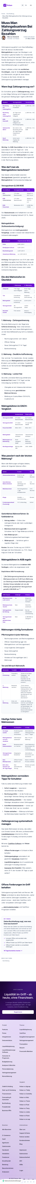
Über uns (22, 1129)
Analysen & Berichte (8, 1065)
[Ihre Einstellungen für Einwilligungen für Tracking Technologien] (12, 1181)
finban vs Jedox (24, 1112)
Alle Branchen (6, 1129)
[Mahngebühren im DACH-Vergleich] (25, 1182)
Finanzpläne (23, 1044)
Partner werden (24, 1137)
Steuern (22, 1047)
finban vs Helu (24, 1097)
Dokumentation (7, 1040)
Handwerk (5, 1150)
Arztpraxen (5, 1172)
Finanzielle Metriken (26, 1051)
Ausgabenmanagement (27, 1037)
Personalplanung (7, 1069)
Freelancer (5, 1157)
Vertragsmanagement (9, 1072)
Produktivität (6, 1107)
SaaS (4, 1139)
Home (3, 13)
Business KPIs (6, 1110)
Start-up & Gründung (9, 1090)
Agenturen (5, 1142)
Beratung (5, 1164)
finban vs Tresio (24, 1101)
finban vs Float (24, 1104)
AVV (20, 1161)
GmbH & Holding (7, 1086)
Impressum (22, 1150)
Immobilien (5, 1153)
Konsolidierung (7, 1076)
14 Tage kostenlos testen (12, 950)
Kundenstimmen (24, 1140)
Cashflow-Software (15, 843)
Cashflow (22, 1033)
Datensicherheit (24, 1157)
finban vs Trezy (24, 1108)
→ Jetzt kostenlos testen (10, 907)
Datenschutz (23, 1153)
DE (22, 5)
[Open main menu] (31, 5)
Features (5, 1029)
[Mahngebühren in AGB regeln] (30, 1182)
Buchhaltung (10, 13)
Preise (4, 1033)
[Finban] (8, 5)
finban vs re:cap (24, 1119)
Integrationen (6, 1037)
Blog (20, 1144)
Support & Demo (24, 1133)
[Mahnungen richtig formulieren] (33, 1182)
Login (21, 1170)
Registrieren (18, 1012)
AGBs (21, 1164)
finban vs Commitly (25, 1094)
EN (26, 5)
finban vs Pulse (24, 1115)
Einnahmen (15, 859)
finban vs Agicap (24, 1086)
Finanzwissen (6, 1094)
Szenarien (7, 868)
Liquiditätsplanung (7, 834)
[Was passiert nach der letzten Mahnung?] (27, 1182)
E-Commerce (6, 1135)
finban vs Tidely (24, 1090)
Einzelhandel (6, 1161)
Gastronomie (6, 1146)
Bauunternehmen (7, 1168)
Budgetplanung (7, 1061)
